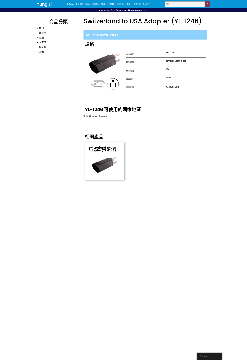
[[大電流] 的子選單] (114, 4)
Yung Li (44, 4)
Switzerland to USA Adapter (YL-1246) (102, 149)
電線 (41, 37)
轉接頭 (42, 47)
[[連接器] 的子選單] (98, 4)
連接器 (42, 33)
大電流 (42, 42)
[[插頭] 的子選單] (89, 4)
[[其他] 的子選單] (130, 4)
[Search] (207, 4)
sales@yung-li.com (139, 10)
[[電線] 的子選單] (105, 4)
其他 (41, 51)
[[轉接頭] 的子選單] (123, 4)
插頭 (41, 28)
